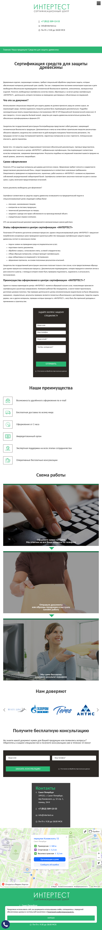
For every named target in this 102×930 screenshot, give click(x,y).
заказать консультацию (28, 769)
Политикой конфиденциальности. (60, 912)
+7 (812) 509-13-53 (50, 21)
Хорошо (51, 918)
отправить (51, 364)
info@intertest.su (48, 26)
